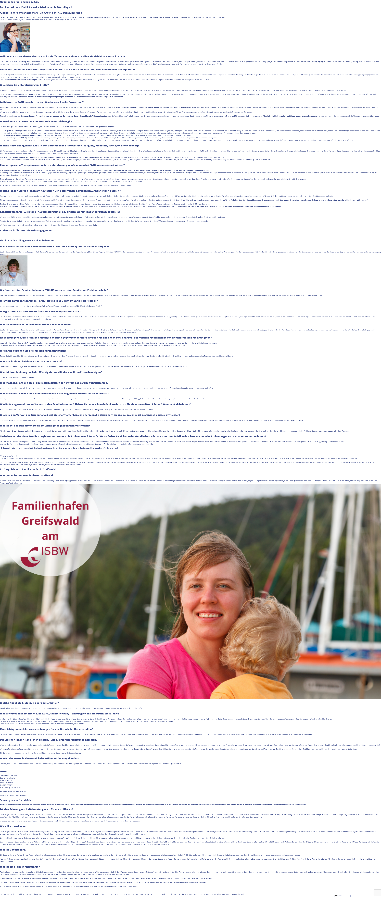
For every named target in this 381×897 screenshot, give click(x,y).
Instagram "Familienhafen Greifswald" (14, 795)
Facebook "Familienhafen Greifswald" (14, 791)
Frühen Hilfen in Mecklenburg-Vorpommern (18, 462)
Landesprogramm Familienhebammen (16, 458)
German (339, 896)
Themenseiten (142, 894)
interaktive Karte (87, 821)
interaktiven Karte (12, 886)
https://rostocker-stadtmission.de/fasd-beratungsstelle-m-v (151, 217)
